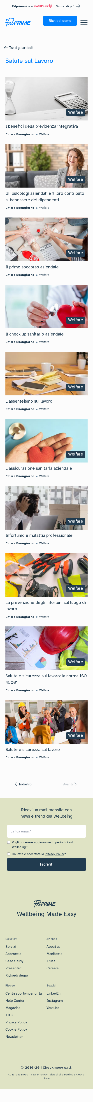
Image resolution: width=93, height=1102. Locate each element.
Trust (50, 961)
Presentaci (13, 968)
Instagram (54, 1000)
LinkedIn (53, 993)
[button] (60, 21)
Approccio (13, 954)
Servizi (10, 946)
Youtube (52, 1008)
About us (53, 946)
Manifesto (54, 954)
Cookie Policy (16, 1029)
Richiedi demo (16, 975)
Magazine (13, 1008)
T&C (9, 1015)
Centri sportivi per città (23, 993)
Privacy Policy (54, 854)
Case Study (14, 961)
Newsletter (14, 1036)
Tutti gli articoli (21, 47)
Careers (52, 968)
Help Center (14, 1000)
